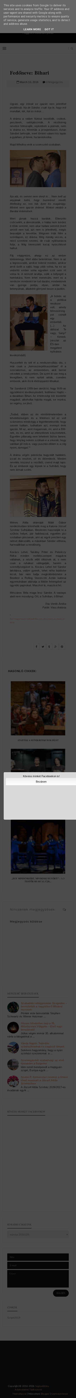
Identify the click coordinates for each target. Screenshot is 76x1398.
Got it (49, 29)
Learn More (32, 29)
